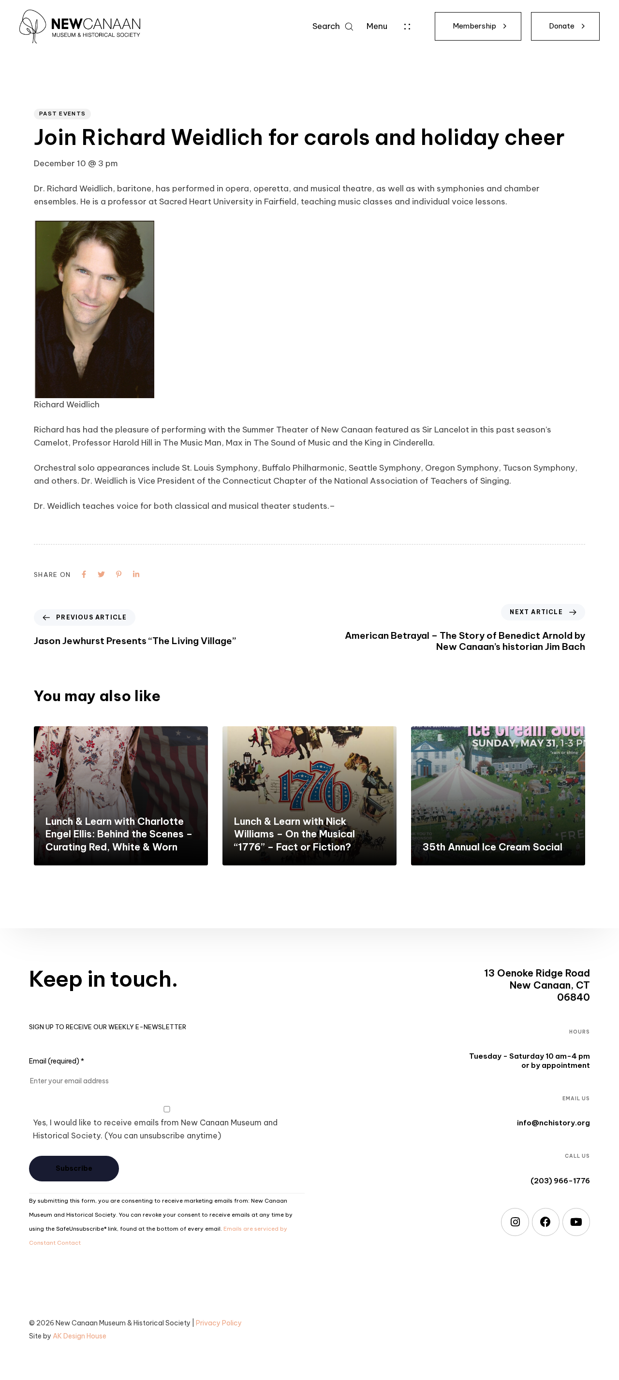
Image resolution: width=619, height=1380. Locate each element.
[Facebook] (546, 1222)
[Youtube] (576, 1222)
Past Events (62, 113)
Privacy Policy (219, 1323)
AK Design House (79, 1336)
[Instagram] (515, 1222)
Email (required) (56, 1061)
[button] (332, 26)
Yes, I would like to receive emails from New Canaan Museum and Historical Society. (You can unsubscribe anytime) (155, 1129)
